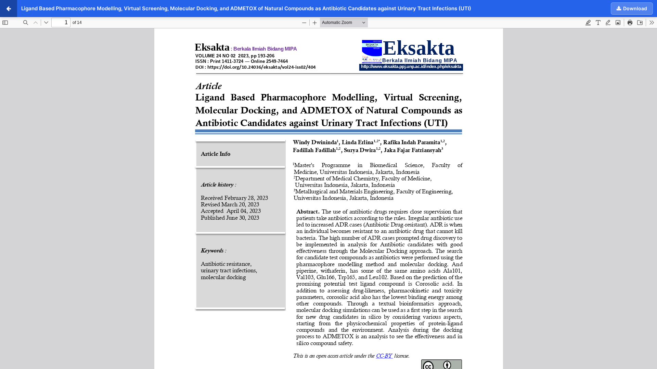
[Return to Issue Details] (8, 8)
